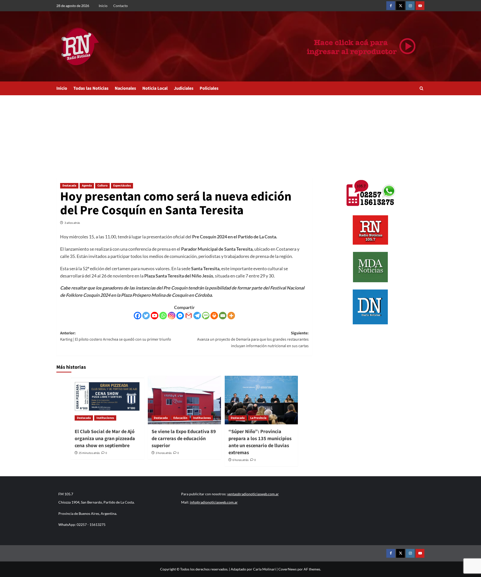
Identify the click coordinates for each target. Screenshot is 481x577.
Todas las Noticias (90, 88)
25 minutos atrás (89, 453)
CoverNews (287, 569)
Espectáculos (122, 185)
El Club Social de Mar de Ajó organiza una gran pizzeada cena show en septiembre (105, 438)
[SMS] (205, 315)
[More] (231, 315)
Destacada (69, 185)
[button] (421, 88)
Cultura (102, 185)
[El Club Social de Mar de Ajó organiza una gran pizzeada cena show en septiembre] (107, 400)
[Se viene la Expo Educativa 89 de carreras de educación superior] (184, 400)
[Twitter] (146, 315)
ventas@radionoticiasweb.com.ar (253, 494)
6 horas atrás (240, 460)
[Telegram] (197, 315)
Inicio (103, 6)
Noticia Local (155, 88)
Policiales (209, 88)
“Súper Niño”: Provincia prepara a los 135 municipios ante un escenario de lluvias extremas (260, 442)
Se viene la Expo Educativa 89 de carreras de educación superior (184, 438)
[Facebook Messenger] (180, 315)
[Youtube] (154, 315)
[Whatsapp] (163, 315)
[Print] (214, 315)
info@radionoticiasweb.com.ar (214, 502)
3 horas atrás (164, 453)
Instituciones (105, 418)
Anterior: (115, 336)
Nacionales (125, 88)
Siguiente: (253, 339)
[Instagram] (171, 315)
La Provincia (258, 418)
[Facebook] (137, 315)
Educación (180, 418)
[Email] (222, 315)
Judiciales (183, 88)
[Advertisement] (240, 133)
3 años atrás (72, 223)
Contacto (120, 6)
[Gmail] (188, 315)
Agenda (87, 185)
